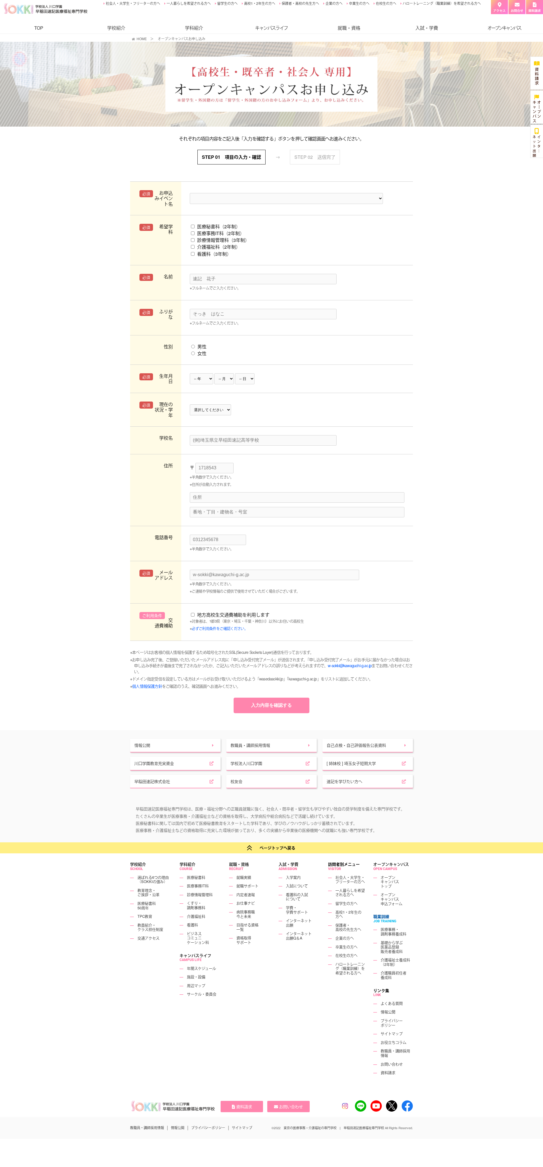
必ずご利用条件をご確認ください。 (220, 628)
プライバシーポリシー (392, 1023)
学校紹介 (116, 28)
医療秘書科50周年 (146, 905)
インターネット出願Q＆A (299, 936)
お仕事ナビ (245, 903)
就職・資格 (349, 28)
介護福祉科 (196, 916)
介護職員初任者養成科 (393, 975)
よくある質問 (392, 1003)
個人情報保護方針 (147, 686)
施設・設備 (196, 976)
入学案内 (293, 877)
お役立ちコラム (393, 1042)
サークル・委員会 (201, 994)
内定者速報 (245, 894)
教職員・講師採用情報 (395, 1053)
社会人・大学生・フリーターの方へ (132, 3)
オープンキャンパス (391, 864)
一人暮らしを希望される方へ (188, 3)
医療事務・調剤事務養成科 (393, 931)
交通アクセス (148, 938)
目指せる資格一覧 (247, 927)
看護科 (192, 924)
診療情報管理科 (200, 894)
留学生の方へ (227, 3)
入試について (297, 885)
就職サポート (247, 885)
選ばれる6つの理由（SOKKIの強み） (153, 879)
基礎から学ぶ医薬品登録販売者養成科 (392, 947)
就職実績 (243, 877)
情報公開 (388, 1011)
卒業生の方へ (358, 3)
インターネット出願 (299, 923)
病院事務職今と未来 (245, 914)
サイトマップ (392, 1033)
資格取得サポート (243, 940)
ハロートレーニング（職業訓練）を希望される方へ (441, 3)
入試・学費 (426, 28)
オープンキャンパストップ (390, 882)
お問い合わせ (392, 1064)
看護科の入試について (297, 897)
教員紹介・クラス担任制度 (150, 927)
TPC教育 (144, 916)
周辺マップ (196, 985)
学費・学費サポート (297, 910)
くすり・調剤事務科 (196, 905)
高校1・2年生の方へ (259, 3)
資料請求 (388, 1072)
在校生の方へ (385, 3)
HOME (142, 38)
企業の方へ (333, 3)
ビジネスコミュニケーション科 (198, 938)
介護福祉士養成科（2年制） (395, 962)
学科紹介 (194, 28)
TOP (38, 28)
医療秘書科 (196, 877)
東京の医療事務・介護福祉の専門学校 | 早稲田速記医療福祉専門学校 (334, 1127)
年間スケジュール (201, 968)
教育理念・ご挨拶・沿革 (148, 892)
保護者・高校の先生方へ (300, 3)
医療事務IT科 (198, 885)
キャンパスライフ (195, 955)
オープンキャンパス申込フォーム (391, 899)
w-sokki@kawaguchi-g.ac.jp (350, 665)
